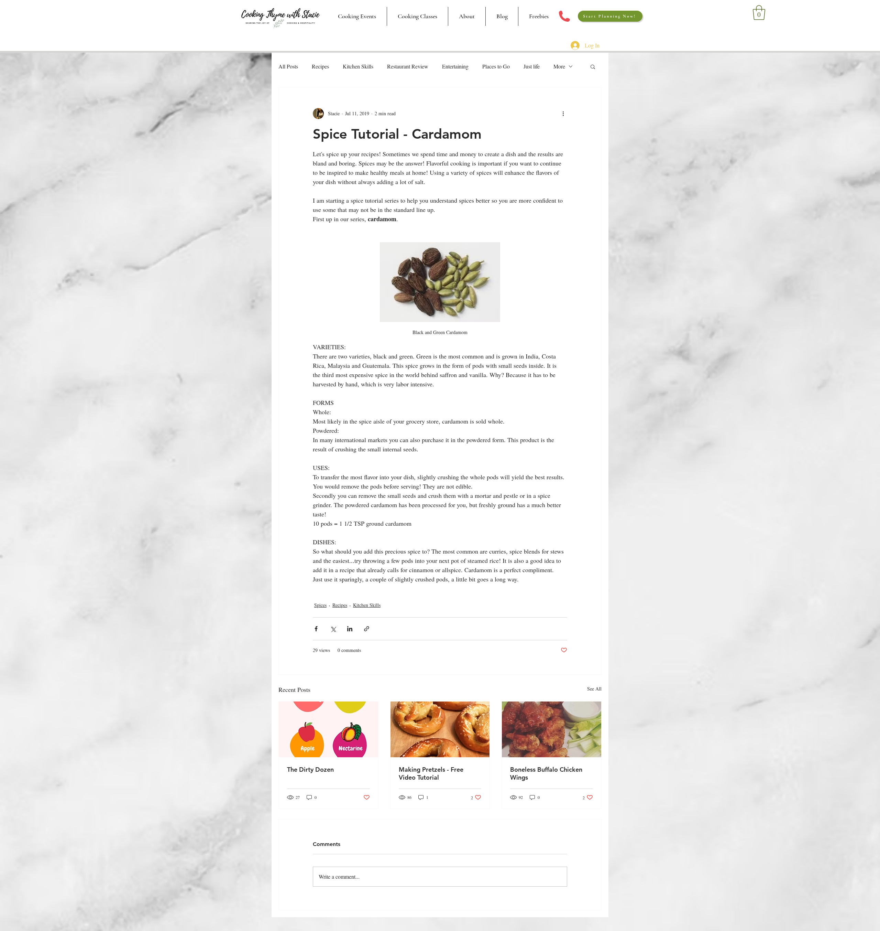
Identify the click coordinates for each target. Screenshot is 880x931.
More (559, 66)
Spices (320, 605)
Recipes (320, 66)
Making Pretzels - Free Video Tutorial (431, 773)
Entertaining (455, 66)
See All (594, 688)
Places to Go (496, 66)
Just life (532, 66)
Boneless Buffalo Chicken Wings (546, 773)
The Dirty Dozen (310, 769)
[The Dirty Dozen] (328, 729)
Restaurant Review (407, 66)
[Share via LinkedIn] (349, 628)
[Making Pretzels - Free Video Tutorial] (440, 729)
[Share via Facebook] (316, 628)
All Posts (288, 66)
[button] (417, 16)
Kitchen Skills (358, 66)
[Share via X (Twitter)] (333, 628)
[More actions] (563, 113)
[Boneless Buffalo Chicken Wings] (551, 729)
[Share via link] (366, 628)
